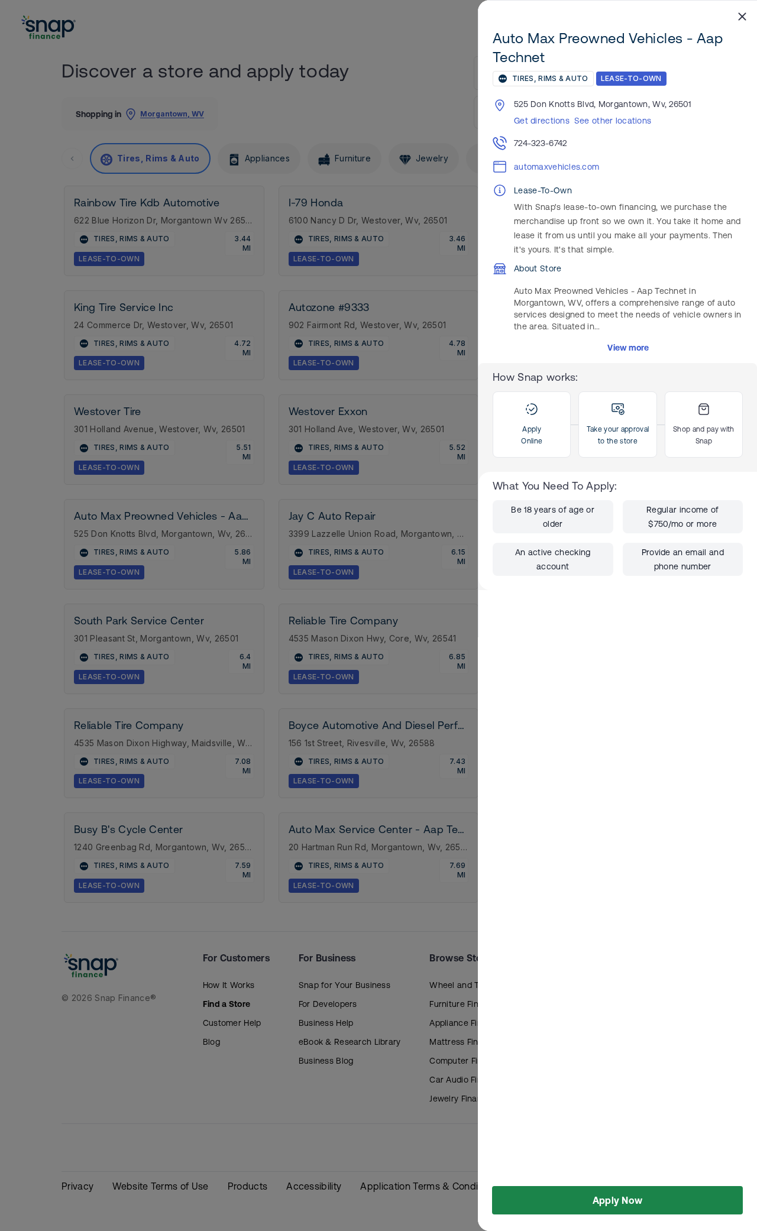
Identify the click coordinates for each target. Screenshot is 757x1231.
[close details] (742, 16)
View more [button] (628, 347)
